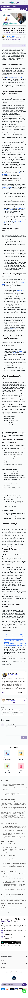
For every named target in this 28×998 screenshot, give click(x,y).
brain (14, 352)
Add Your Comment (9, 724)
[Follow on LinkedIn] (3, 692)
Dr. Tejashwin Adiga (12, 39)
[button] (3, 2)
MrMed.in (6, 993)
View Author (20, 692)
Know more (21, 700)
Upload (22, 9)
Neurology (6, 32)
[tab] (14, 953)
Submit (24, 984)
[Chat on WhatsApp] (24, 991)
